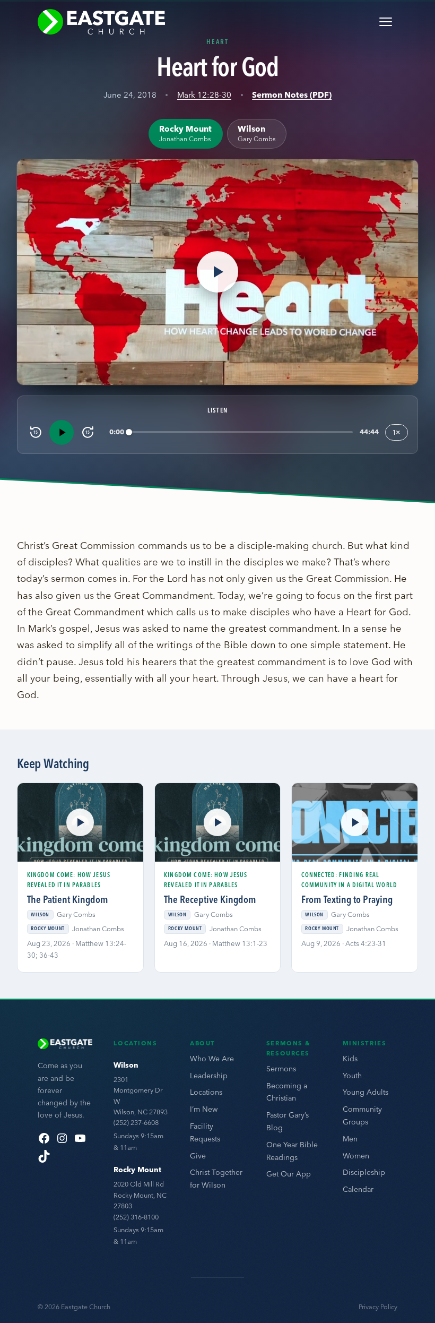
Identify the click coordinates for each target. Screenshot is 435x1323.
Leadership (209, 1075)
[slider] (241, 432)
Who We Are (212, 1058)
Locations (206, 1092)
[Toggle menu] (385, 21)
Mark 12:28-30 (204, 95)
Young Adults (365, 1092)
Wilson (126, 1065)
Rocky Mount (137, 1169)
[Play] (61, 432)
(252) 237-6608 (136, 1122)
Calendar (358, 1189)
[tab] (185, 133)
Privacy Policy (378, 1307)
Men (350, 1139)
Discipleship (364, 1172)
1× (397, 432)
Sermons (281, 1068)
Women (356, 1156)
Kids (350, 1058)
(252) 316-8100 (136, 1217)
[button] (217, 272)
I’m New (204, 1109)
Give (198, 1156)
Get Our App (288, 1174)
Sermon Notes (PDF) (292, 95)
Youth (352, 1075)
